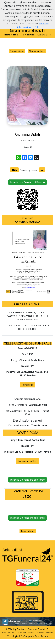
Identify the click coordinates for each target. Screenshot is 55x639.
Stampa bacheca (37, 51)
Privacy (44, 636)
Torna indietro (17, 51)
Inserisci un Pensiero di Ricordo (27, 182)
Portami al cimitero (27, 461)
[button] (27, 496)
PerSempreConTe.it (30, 636)
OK (36, 27)
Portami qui (27, 384)
